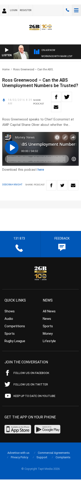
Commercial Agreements (54, 452)
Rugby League (14, 341)
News (47, 319)
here (41, 170)
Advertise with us (18, 452)
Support (41, 457)
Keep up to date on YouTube (34, 396)
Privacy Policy (19, 457)
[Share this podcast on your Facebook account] (56, 97)
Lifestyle (49, 341)
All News (49, 311)
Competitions (14, 326)
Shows (9, 311)
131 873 (67, 10)
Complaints (63, 457)
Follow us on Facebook (31, 373)
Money (48, 334)
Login (13, 10)
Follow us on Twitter (31, 384)
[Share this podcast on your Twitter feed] (67, 97)
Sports (9, 334)
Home (5, 69)
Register (26, 10)
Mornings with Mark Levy (56, 56)
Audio (8, 319)
